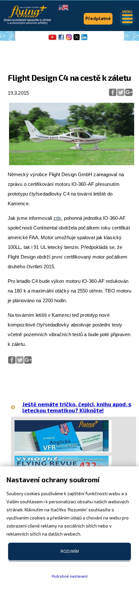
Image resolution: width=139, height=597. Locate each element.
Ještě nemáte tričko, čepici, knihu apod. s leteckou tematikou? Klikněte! (76, 407)
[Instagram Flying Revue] (69, 39)
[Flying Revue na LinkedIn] (84, 39)
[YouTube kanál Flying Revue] (51, 39)
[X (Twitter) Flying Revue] (76, 39)
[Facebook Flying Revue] (61, 39)
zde (57, 218)
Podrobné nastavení (70, 576)
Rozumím (69, 551)
